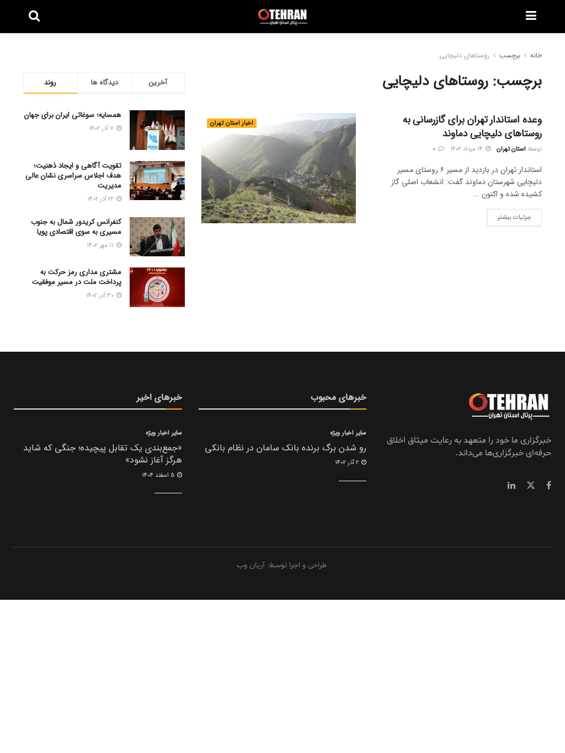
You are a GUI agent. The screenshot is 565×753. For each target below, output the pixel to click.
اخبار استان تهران (231, 123)
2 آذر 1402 (347, 462)
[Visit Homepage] (282, 17)
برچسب (509, 55)
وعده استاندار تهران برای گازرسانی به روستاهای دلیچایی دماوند (472, 126)
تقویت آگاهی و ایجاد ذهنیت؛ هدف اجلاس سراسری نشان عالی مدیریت (73, 175)
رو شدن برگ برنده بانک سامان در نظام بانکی (285, 448)
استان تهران (511, 149)
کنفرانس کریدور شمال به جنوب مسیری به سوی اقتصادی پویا (76, 227)
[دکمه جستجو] (34, 16)
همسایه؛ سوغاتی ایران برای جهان (72, 115)
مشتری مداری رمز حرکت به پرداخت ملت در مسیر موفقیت (76, 277)
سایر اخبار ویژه (348, 433)
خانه (536, 55)
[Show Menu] (531, 16)
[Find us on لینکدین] (511, 485)
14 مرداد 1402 (467, 149)
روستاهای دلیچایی (464, 55)
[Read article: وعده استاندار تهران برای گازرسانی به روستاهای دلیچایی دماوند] (278, 168)
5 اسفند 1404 (159, 475)
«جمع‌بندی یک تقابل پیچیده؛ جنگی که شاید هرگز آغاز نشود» (102, 454)
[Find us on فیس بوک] (548, 485)
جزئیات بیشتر (509, 215)
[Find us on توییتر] (530, 485)
